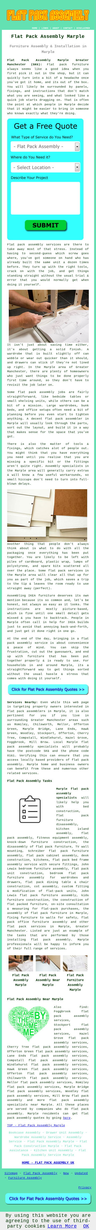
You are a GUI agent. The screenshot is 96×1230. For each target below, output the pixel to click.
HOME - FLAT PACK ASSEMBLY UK (48, 1163)
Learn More (62, 1226)
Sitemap (11, 1173)
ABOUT (56, 28)
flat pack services (26, 926)
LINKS (45, 28)
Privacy (84, 1187)
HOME (34, 28)
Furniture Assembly (25, 1177)
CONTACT (68, 28)
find (83, 1007)
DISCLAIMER (83, 28)
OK (86, 1226)
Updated (81, 1173)
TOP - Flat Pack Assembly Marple (36, 1125)
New (66, 1173)
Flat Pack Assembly (40, 1173)
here (67, 1118)
